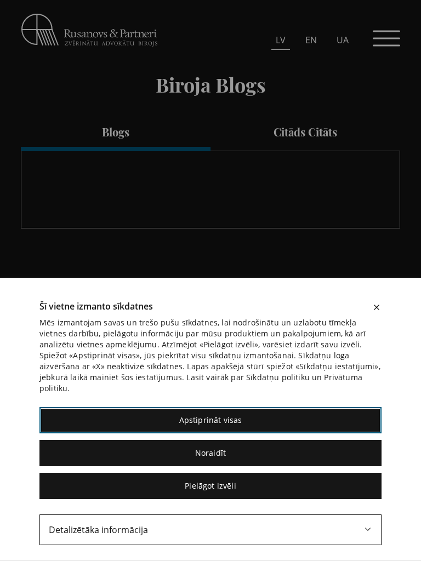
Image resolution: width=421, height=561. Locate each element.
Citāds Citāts (305, 131)
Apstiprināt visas (210, 420)
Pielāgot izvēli (210, 485)
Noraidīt (210, 453)
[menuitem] (280, 40)
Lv (281, 40)
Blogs (115, 131)
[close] (376, 307)
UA (343, 40)
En (311, 40)
